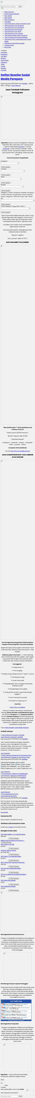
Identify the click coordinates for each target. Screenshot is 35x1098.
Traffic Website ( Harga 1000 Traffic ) (13, 206)
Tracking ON (21, 1020)
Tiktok (3, 64)
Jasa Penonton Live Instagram (14, 28)
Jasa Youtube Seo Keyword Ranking (16, 37)
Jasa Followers (16, 86)
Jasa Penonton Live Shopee (13, 30)
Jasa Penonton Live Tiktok (12, 31)
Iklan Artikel (8, 16)
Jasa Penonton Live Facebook (14, 26)
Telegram (4, 62)
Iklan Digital (8, 18)
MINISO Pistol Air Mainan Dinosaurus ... (13, 840)
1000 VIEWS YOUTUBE (7, 844)
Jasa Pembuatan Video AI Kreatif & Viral (17, 24)
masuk (10, 827)
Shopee (3, 58)
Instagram (4, 54)
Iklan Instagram (9, 20)
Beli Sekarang (14, 838)
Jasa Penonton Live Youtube (13, 33)
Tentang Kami (9, 45)
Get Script (10, 1020)
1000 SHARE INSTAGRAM (8, 886)
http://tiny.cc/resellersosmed (20, 451)
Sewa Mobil (4, 812)
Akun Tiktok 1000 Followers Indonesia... (13, 862)
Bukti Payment (9, 12)
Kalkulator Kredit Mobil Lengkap (14, 43)
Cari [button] (20, 6)
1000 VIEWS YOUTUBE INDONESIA (11, 856)
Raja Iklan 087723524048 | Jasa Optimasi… (14, 1015)
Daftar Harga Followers (11, 14)
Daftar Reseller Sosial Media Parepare (17, 728)
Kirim (20, 1096)
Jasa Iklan (7, 22)
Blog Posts (7, 47)
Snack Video (5, 60)
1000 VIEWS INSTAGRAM (8, 880)
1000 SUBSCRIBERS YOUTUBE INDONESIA (13, 834)
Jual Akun (4, 56)
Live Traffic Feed (16, 1001)
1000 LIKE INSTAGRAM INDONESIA (11, 868)
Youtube (3, 70)
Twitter (3, 66)
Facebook (4, 52)
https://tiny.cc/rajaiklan (17, 707)
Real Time (15, 1020)
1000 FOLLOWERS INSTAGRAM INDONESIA (13, 874)
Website (3, 68)
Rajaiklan (25, 84)
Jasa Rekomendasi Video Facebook (15, 35)
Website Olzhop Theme (8, 850)
